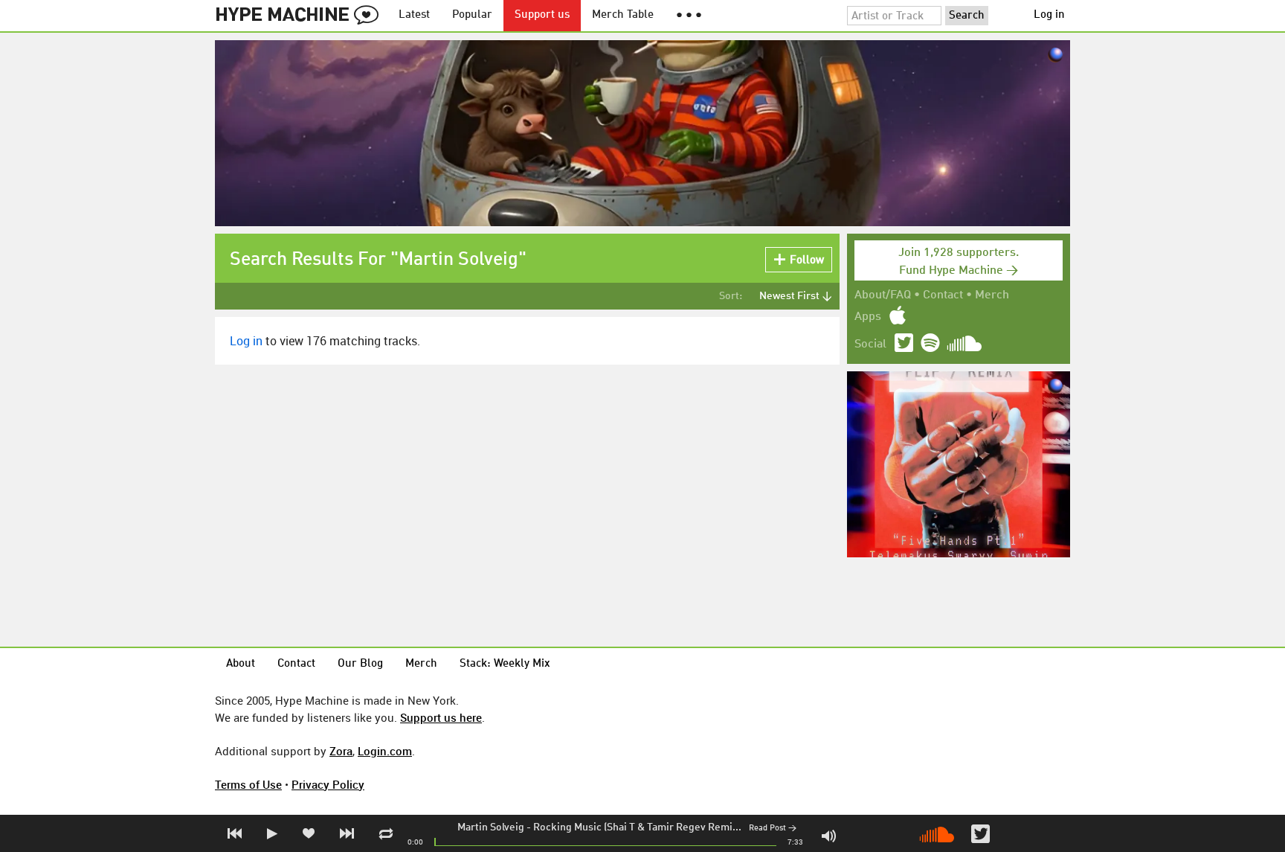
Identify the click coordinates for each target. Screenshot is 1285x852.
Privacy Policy (328, 784)
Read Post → (772, 828)
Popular (472, 15)
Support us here (441, 717)
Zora (340, 750)
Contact (943, 295)
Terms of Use (248, 784)
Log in (1049, 15)
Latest (414, 15)
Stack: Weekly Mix (505, 664)
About (240, 664)
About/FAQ (882, 295)
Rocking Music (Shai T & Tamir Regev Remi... (637, 827)
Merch (992, 295)
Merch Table (623, 15)
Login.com (385, 750)
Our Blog (360, 664)
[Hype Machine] (301, 15)
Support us (542, 15)
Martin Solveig (490, 827)
